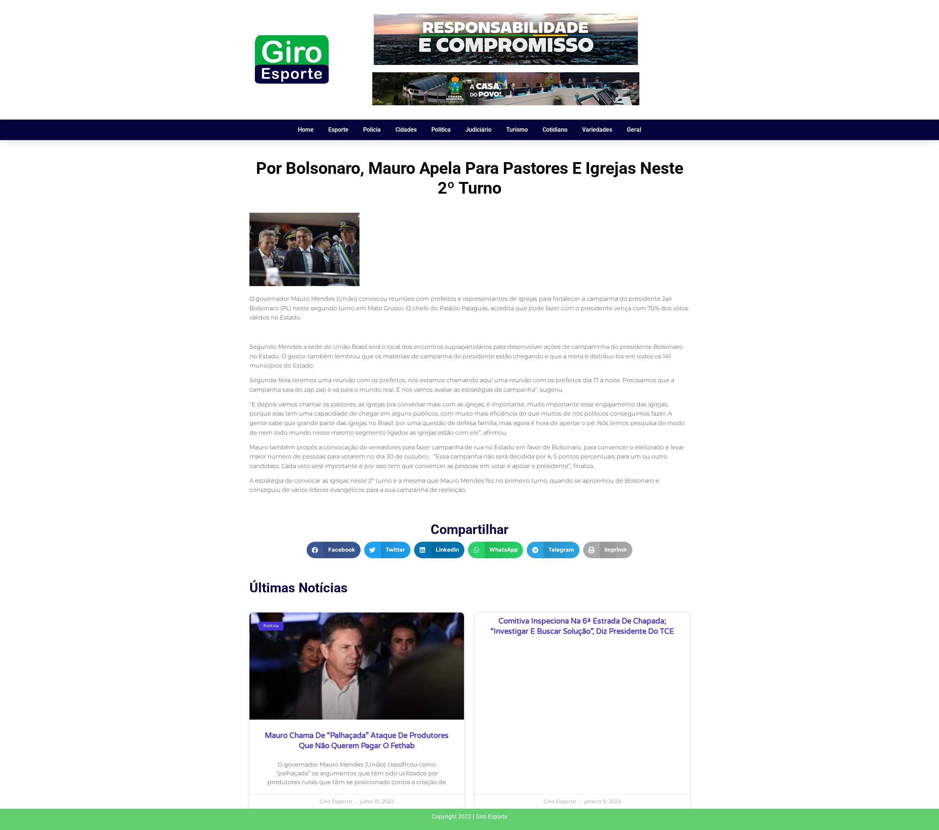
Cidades (406, 129)
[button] (334, 550)
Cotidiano (554, 129)
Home (306, 129)
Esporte (338, 129)
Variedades (597, 129)
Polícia (372, 129)
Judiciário (478, 129)
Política (441, 129)
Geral (634, 129)
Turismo (517, 129)
